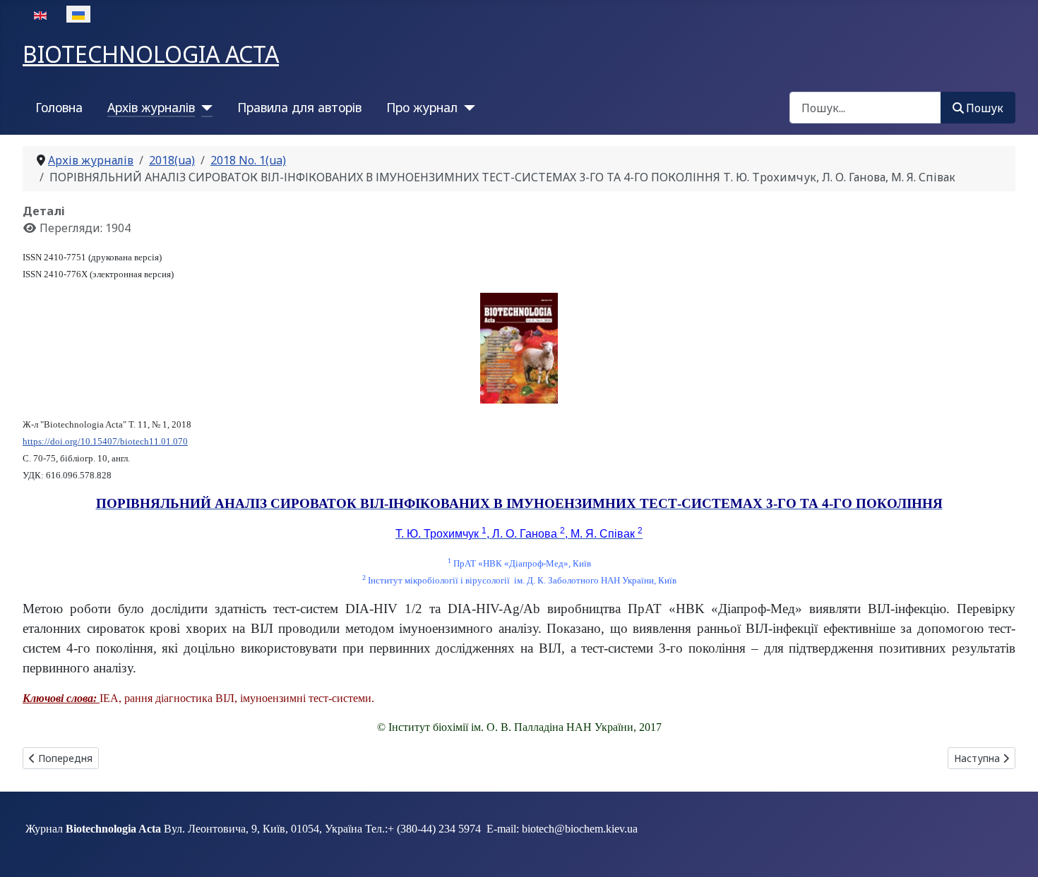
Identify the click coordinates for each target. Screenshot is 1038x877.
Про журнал (422, 107)
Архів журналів (151, 107)
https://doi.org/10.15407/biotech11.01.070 (105, 441)
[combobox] (865, 107)
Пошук (984, 108)
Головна (59, 107)
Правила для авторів (299, 107)
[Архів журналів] (204, 107)
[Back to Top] (1013, 851)
